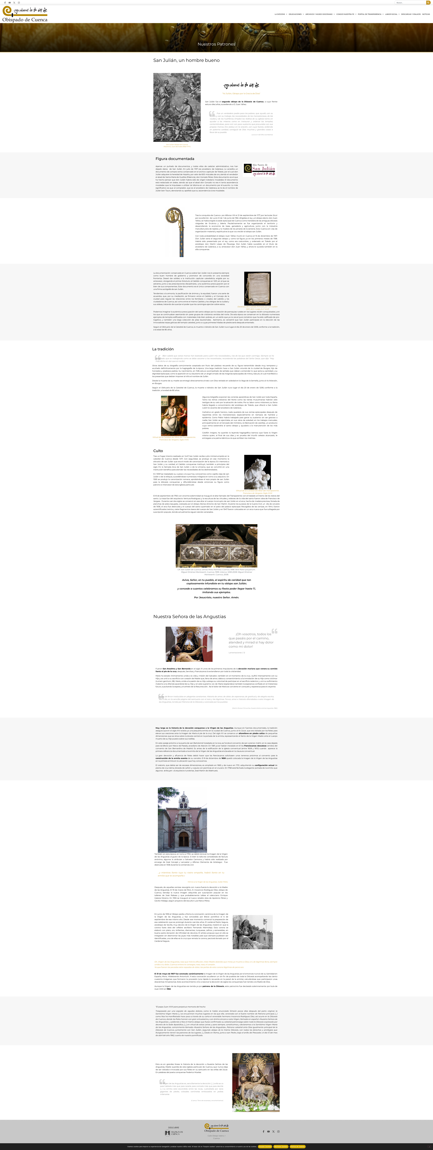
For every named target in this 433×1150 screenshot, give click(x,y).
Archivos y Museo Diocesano (319, 14)
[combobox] (410, 3)
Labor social (391, 14)
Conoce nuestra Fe (345, 14)
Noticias (426, 14)
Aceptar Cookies (265, 1146)
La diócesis (280, 14)
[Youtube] (10, 3)
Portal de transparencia (369, 14)
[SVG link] (173, 1133)
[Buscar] (428, 3)
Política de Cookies (298, 1146)
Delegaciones (295, 14)
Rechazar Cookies (280, 1146)
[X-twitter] (14, 3)
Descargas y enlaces (411, 14)
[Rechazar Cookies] (429, 1146)
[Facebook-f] (5, 3)
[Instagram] (19, 3)
